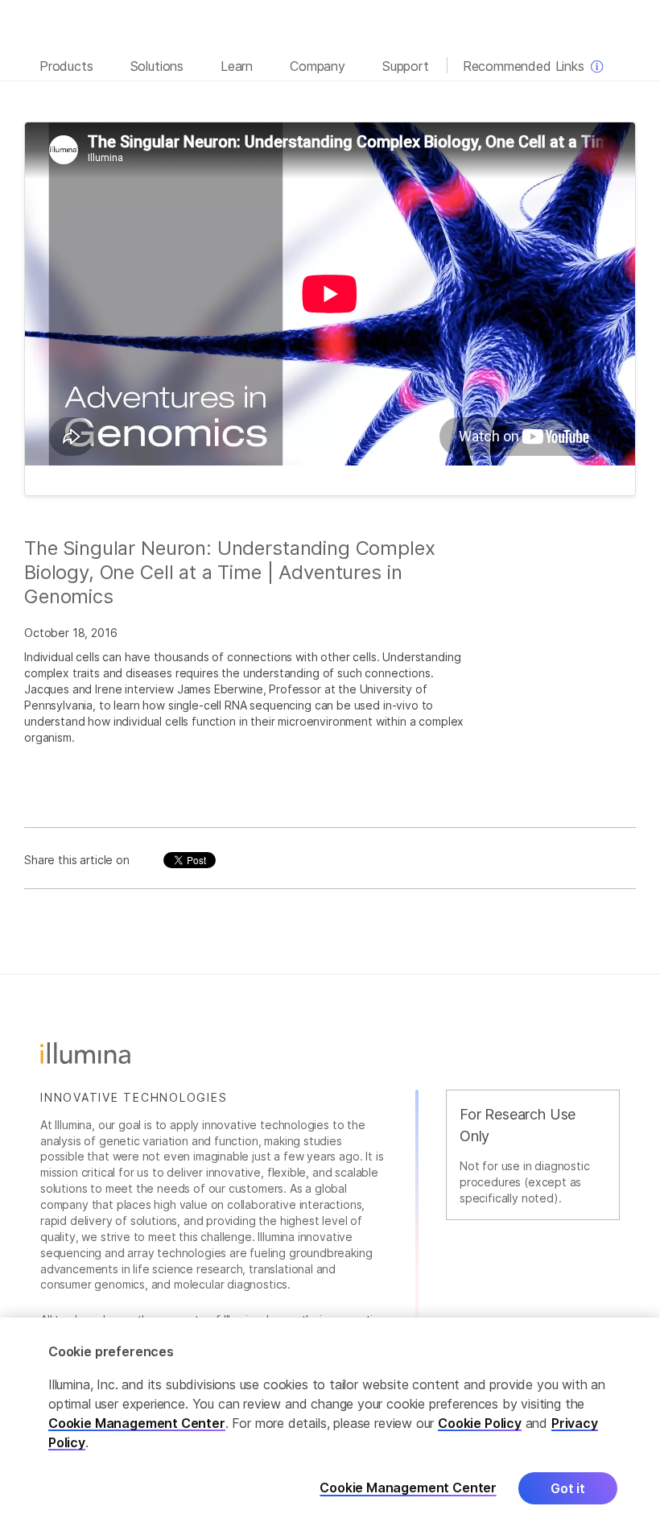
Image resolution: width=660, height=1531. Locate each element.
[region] (330, 1424)
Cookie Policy (480, 1423)
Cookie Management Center (136, 1423)
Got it (568, 1488)
